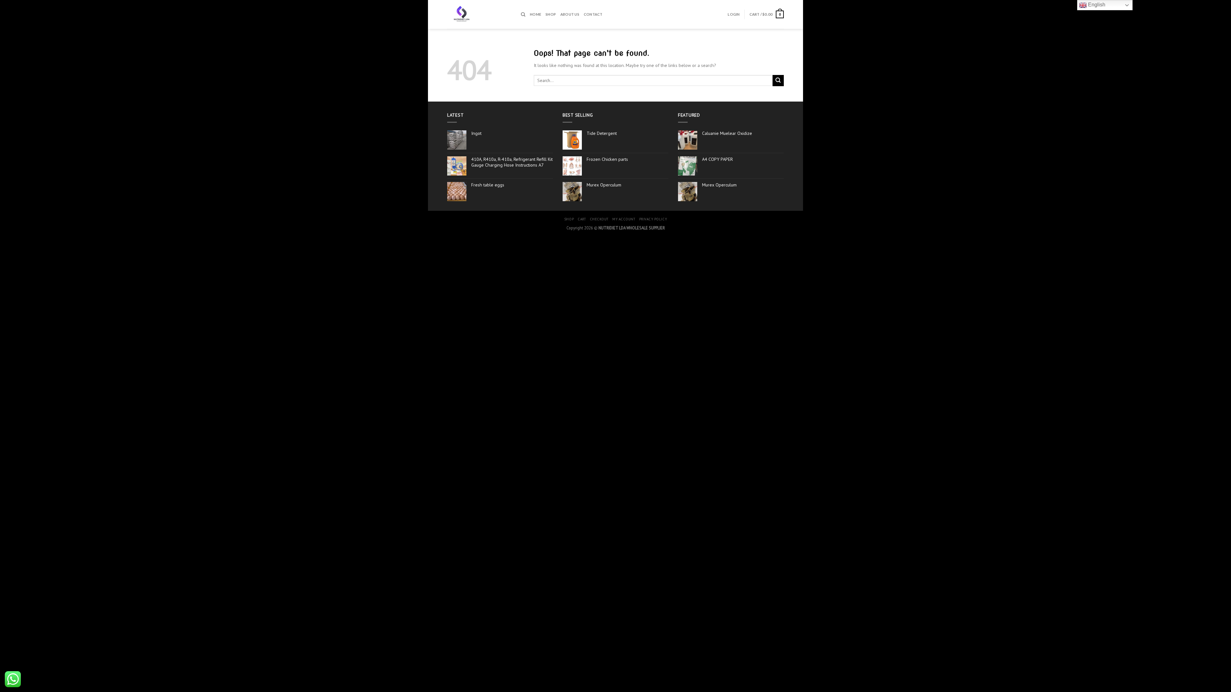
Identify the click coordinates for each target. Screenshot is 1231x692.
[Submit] (778, 80)
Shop (551, 14)
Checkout (599, 219)
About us (569, 14)
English (1096, 4)
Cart (582, 219)
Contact (593, 14)
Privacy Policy (653, 219)
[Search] (523, 14)
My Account (623, 219)
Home (535, 14)
